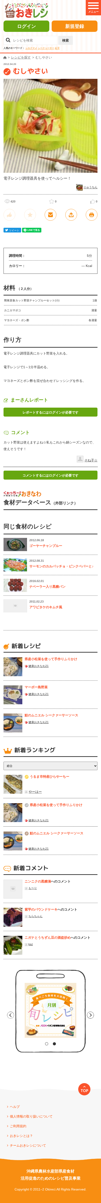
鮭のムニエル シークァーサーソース (51, 715)
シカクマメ (31, 48)
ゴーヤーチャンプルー (45, 546)
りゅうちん (90, 187)
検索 (65, 40)
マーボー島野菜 (36, 687)
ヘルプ (15, 1107)
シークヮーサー (46, 48)
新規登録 (74, 26)
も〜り (32, 888)
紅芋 (57, 48)
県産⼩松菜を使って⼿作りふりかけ (51, 659)
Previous (10, 1015)
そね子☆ (90, 460)
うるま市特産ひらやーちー (49, 776)
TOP (84, 1090)
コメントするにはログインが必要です (50, 475)
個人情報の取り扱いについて (31, 1116)
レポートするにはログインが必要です (50, 412)
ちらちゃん (35, 916)
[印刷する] (91, 215)
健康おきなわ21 (38, 666)
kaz (30, 944)
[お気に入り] (30, 215)
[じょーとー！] (9, 215)
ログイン (26, 26)
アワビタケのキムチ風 (45, 607)
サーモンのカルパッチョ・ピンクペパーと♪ (61, 566)
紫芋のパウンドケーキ (41, 909)
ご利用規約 (18, 1126)
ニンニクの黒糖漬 (38, 881)
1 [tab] (46, 1043)
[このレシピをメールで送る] (50, 215)
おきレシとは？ (21, 1136)
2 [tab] (54, 1043)
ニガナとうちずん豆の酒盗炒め (48, 937)
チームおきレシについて (28, 1145)
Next (90, 1015)
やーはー (35, 792)
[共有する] (71, 215)
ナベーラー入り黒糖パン (47, 586)
